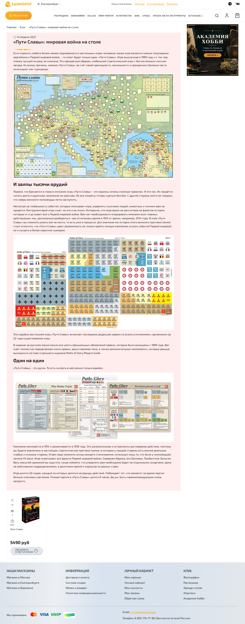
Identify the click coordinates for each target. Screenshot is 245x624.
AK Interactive (124, 15)
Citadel (146, 15)
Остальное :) (195, 15)
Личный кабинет (134, 582)
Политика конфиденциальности (86, 593)
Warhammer (78, 15)
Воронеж (172, 3)
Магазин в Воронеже (20, 587)
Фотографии (191, 577)
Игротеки (189, 593)
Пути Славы (16, 529)
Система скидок (76, 582)
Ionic (137, 15)
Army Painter (105, 15)
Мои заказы (132, 593)
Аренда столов (193, 587)
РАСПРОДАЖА (61, 15)
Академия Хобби (194, 598)
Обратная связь (134, 598)
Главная (11, 27)
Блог (23, 27)
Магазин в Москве (18, 577)
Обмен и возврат (76, 587)
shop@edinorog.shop (143, 612)
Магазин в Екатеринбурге (23, 582)
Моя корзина (132, 577)
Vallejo (91, 15)
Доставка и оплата (77, 577)
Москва (139, 3)
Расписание (191, 582)
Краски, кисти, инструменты (169, 15)
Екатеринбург (155, 3)
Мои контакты (133, 587)
